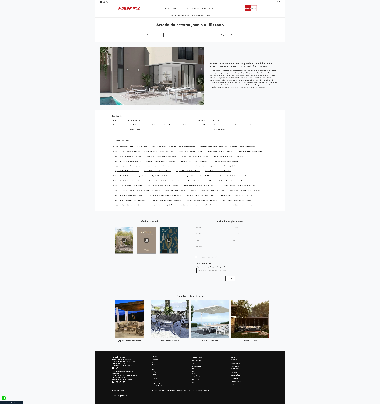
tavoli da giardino (184, 125)
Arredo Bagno (196, 376)
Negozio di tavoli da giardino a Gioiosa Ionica (128, 156)
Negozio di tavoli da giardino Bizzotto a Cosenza (128, 185)
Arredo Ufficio (235, 375)
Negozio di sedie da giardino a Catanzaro (183, 147)
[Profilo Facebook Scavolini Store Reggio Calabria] (113, 382)
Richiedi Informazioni (153, 35)
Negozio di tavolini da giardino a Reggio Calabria (194, 161)
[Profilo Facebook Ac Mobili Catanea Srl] (101, 1)
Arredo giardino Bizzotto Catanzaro (188, 205)
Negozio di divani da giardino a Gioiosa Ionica (218, 171)
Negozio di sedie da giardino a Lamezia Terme (213, 147)
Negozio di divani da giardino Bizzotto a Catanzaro (166, 200)
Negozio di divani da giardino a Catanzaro (127, 171)
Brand (204, 8)
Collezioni (177, 8)
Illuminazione (235, 366)
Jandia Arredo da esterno (203, 15)
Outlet (186, 8)
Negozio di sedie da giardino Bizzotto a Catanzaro (166, 176)
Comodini (195, 385)
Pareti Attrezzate (196, 366)
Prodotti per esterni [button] (133, 120)
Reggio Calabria (220, 130)
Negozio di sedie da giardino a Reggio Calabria (152, 147)
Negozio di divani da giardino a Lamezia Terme (157, 171)
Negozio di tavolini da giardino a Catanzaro (226, 161)
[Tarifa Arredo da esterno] (265, 34)
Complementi (235, 369)
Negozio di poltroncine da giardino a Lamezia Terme (228, 156)
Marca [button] (114, 120)
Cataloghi (195, 8)
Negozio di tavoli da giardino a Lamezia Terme (221, 151)
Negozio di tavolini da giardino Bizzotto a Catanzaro (129, 195)
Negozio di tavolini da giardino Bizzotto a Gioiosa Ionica (236, 195)
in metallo (204, 125)
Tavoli (193, 373)
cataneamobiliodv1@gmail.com (200, 390)
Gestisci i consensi (17, 403)
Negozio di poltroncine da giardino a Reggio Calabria (161, 156)
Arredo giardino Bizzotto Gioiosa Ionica (241, 205)
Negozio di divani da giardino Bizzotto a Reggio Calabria (130, 200)
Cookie (8, 403)
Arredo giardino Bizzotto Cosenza (124, 147)
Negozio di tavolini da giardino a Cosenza (159, 166)
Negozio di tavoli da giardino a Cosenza (250, 151)
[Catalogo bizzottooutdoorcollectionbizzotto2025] (169, 240)
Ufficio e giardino (179, 15)
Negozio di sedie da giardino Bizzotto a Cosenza (235, 176)
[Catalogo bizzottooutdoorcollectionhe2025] (146, 240)
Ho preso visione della (208, 257)
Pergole (233, 384)
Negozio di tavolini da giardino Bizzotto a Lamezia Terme (165, 195)
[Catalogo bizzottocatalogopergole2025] (124, 240)
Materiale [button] (201, 120)
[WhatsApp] (4, 398)
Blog (153, 369)
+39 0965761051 (119, 363)
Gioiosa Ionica (241, 125)
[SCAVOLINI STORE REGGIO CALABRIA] (251, 8)
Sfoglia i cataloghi (226, 35)
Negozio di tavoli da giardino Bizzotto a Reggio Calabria (166, 181)
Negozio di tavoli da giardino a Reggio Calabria (159, 151)
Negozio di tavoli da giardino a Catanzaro (190, 151)
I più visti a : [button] (217, 120)
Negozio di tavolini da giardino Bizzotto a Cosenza (201, 195)
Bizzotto (117, 125)
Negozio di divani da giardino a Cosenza (188, 171)
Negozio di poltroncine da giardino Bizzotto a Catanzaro (239, 185)
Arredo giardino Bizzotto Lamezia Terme (214, 205)
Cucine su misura (197, 357)
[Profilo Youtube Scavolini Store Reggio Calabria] (123, 382)
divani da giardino (135, 125)
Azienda (167, 8)
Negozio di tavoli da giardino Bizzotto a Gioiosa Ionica (163, 185)
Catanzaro (218, 125)
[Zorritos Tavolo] (114, 34)
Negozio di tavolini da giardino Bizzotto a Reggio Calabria (245, 190)
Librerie (194, 364)
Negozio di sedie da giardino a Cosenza (243, 147)
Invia (230, 278)
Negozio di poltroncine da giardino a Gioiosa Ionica (160, 161)
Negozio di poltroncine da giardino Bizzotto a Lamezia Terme (132, 190)
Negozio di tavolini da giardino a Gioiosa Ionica (190, 166)
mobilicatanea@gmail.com (124, 365)
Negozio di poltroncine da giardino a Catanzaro (194, 156)
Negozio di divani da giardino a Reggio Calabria (222, 166)
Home (171, 15)
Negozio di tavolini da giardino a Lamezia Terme (128, 166)
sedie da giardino (169, 125)
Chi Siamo (155, 360)
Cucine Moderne (156, 381)
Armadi (233, 357)
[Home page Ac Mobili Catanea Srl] (129, 8)
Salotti (193, 371)
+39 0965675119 (119, 377)
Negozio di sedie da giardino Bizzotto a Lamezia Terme (200, 176)
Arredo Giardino (191, 15)
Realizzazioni (155, 367)
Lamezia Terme (254, 125)
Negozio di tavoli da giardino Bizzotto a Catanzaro (202, 181)
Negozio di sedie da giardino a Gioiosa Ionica (128, 151)
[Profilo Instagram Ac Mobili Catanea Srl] (104, 1)
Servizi (154, 362)
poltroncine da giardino (151, 125)
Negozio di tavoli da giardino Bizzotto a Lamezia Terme (236, 181)
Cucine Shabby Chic (158, 386)
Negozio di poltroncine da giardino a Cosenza (128, 161)
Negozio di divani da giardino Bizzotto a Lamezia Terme (201, 200)
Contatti (212, 8)
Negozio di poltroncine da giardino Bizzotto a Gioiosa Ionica (207, 190)
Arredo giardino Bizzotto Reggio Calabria (162, 205)
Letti (193, 383)
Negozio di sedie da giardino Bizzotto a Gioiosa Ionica (130, 181)
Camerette (234, 360)
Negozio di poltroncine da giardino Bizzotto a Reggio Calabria (201, 185)
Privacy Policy (214, 257)
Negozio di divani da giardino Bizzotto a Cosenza (237, 200)
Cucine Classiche (157, 383)
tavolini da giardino (135, 130)
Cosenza (229, 125)
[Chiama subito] (107, 1)
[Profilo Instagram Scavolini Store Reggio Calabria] (116, 382)
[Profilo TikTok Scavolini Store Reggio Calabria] (120, 382)
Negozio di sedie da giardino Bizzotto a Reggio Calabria (130, 176)
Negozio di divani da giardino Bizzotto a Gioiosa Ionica (130, 205)
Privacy (2, 403)
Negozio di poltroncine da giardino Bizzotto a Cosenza (169, 190)
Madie (193, 369)
